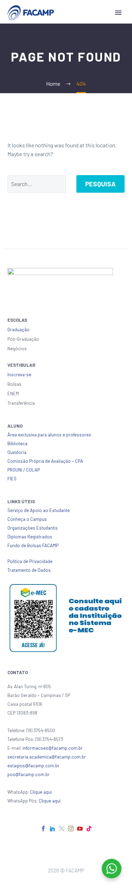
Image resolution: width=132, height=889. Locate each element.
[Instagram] (71, 828)
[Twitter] (61, 828)
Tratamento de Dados (29, 570)
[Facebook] (43, 828)
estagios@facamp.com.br (33, 765)
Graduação (18, 329)
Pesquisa (100, 184)
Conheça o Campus (27, 519)
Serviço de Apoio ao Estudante (38, 510)
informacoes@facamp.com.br (53, 748)
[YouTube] (80, 828)
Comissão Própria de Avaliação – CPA (45, 461)
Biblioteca (17, 443)
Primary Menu (118, 12)
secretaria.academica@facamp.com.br (46, 757)
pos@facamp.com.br (28, 774)
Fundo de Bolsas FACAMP (32, 545)
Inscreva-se (19, 374)
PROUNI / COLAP (23, 470)
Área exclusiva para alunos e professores (49, 434)
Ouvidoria (16, 452)
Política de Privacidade (29, 561)
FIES (12, 478)
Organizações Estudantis (32, 528)
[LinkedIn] (52, 828)
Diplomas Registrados (29, 536)
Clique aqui (41, 792)
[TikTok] (89, 828)
